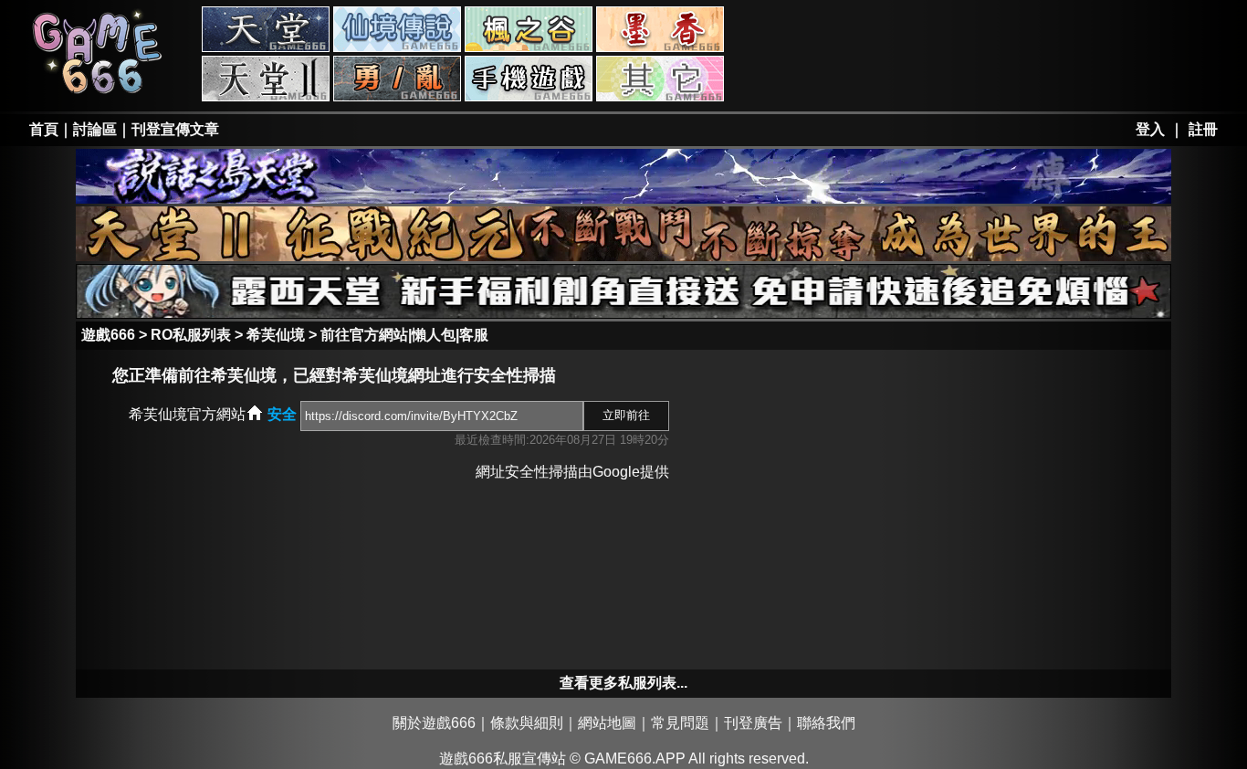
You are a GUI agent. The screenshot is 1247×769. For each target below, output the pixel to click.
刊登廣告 (753, 723)
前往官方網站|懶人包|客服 (404, 334)
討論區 (95, 129)
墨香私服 (660, 29)
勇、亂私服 (397, 78)
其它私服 (660, 78)
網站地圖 (607, 723)
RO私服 (397, 29)
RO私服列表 (191, 334)
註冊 (1203, 129)
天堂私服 (266, 29)
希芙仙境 (275, 334)
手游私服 (528, 78)
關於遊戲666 (434, 723)
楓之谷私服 (528, 29)
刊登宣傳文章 (175, 129)
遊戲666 (108, 334)
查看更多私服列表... (623, 682)
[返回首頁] (97, 92)
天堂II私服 (266, 78)
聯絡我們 (826, 723)
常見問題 (680, 723)
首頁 (43, 129)
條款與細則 (526, 723)
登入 (1150, 129)
